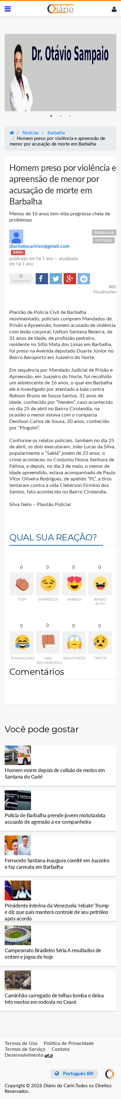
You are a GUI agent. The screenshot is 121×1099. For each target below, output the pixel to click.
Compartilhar (42, 278)
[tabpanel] (60, 72)
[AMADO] (74, 584)
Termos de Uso (21, 1043)
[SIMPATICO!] (48, 584)
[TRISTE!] (100, 642)
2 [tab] (60, 116)
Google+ (70, 278)
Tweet (55, 278)
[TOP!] (22, 584)
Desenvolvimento (25, 1055)
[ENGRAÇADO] (22, 642)
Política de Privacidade (69, 1043)
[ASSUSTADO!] (74, 642)
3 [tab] (70, 116)
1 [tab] (51, 116)
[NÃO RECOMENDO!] (48, 642)
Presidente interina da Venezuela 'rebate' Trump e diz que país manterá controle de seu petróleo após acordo (57, 912)
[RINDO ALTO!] (100, 584)
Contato (60, 1049)
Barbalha (104, 233)
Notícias (103, 240)
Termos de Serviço (25, 1049)
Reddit (84, 278)
